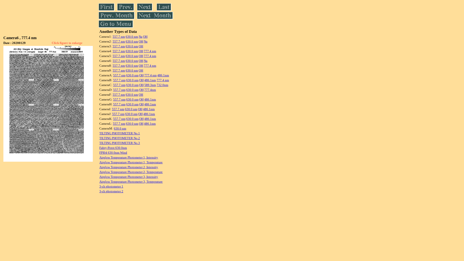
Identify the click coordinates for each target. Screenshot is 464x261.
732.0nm (162, 85)
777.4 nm (150, 51)
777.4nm (150, 90)
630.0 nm (132, 36)
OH (145, 36)
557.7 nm (119, 36)
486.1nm (163, 75)
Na (140, 36)
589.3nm (150, 85)
